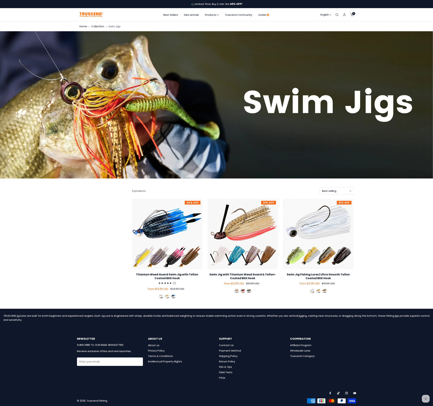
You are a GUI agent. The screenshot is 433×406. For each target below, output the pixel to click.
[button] (212, 15)
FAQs (222, 377)
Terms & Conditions (160, 356)
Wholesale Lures (300, 350)
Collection (97, 26)
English (325, 14)
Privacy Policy (156, 350)
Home (83, 26)
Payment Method (230, 350)
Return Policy (227, 361)
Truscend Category (302, 356)
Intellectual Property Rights (165, 361)
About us (153, 345)
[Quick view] (167, 266)
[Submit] (138, 361)
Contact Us (226, 345)
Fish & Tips (225, 367)
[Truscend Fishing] (91, 14)
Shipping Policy (228, 356)
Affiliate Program (300, 345)
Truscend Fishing (97, 400)
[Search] (337, 14)
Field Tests (225, 372)
